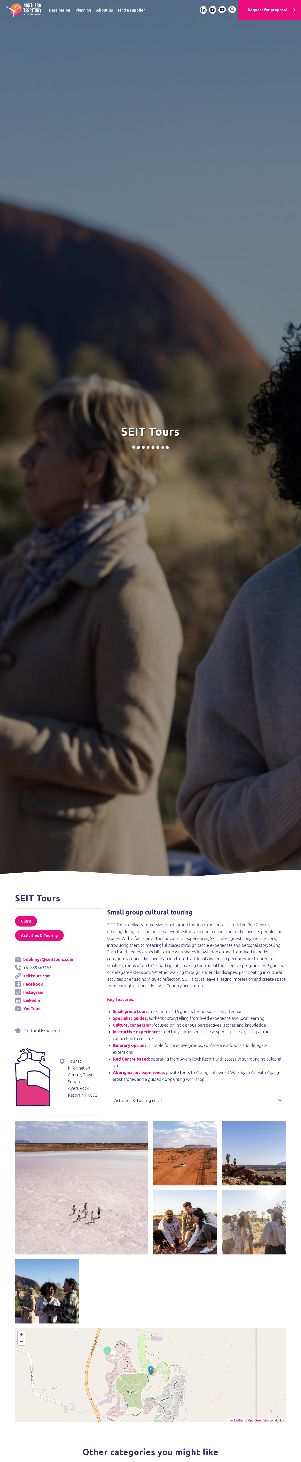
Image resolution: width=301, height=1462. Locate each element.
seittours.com (37, 975)
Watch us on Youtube (222, 9)
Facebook (33, 984)
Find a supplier (131, 10)
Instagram (33, 992)
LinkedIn (31, 1000)
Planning (83, 10)
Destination (59, 10)
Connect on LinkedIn (203, 10)
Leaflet (238, 1420)
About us (104, 10)
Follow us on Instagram (212, 10)
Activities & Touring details (139, 1100)
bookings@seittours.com (48, 959)
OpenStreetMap (258, 1420)
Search (232, 9)
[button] (81, 1124)
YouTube (32, 1008)
